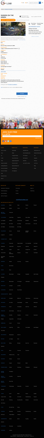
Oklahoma (3, 354)
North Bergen (36, 327)
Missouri (3, 310)
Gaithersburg (28, 298)
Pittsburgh (35, 367)
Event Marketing (4, 193)
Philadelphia (28, 367)
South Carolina (3, 377)
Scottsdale (3, 208)
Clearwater (11, 243)
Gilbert (10, 205)
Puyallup (27, 418)
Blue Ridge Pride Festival (34, 30)
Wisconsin (3, 426)
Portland (18, 363)
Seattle (35, 418)
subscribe (37, 138)
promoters (25, 147)
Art (1, 155)
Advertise (24, 160)
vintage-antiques (15, 155)
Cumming (19, 261)
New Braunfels (19, 399)
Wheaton (2, 277)
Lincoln (10, 323)
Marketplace (14, 147)
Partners (35, 160)
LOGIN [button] (23, 2)
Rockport (27, 399)
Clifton (18, 327)
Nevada (2, 338)
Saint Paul (27, 306)
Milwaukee (11, 426)
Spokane (2, 421)
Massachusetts (4, 294)
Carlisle (10, 367)
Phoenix (27, 205)
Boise (10, 269)
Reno (18, 338)
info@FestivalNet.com (22, 199)
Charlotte (19, 315)
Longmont (3, 234)
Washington (4, 418)
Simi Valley (19, 226)
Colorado (3, 231)
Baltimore (19, 298)
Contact (17, 193)
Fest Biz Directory (4, 190)
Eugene (10, 363)
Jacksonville (11, 246)
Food (2, 160)
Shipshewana (36, 281)
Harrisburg (19, 367)
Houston (35, 396)
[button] (19, 48)
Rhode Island (2, 372)
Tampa (27, 252)
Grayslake (27, 274)
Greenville (19, 376)
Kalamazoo (36, 302)
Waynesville (11, 318)
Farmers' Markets (4, 170)
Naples (10, 249)
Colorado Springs (27, 231)
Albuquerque (11, 334)
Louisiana (3, 289)
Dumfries (19, 411)
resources (36, 147)
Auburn (10, 418)
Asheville (10, 315)
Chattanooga (11, 386)
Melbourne (35, 246)
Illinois (3, 274)
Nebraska (3, 323)
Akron (10, 350)
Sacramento (3, 223)
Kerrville (2, 399)
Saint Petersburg (11, 253)
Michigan (3, 302)
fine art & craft (14, 163)
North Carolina (3, 315)
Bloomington (11, 274)
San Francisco (28, 223)
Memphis (35, 386)
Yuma (27, 208)
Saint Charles (36, 274)
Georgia (3, 261)
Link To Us (36, 163)
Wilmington (19, 318)
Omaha (18, 323)
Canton (27, 393)
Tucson (18, 208)
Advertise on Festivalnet (5, 188)
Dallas (10, 396)
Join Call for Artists (26, 163)
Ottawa (10, 358)
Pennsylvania (4, 367)
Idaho (2, 269)
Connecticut (4, 239)
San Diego (19, 223)
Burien (18, 418)
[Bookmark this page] (11, 141)
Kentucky (3, 285)
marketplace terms (20, 436)
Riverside (35, 220)
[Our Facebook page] (3, 141)
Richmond (3, 414)
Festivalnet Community (20, 185)
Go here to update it (12, 84)
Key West (19, 246)
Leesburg (27, 246)
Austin (10, 393)
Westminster (36, 298)
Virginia (3, 411)
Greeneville (19, 386)
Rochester (35, 343)
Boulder (18, 231)
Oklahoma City (11, 354)
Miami (2, 249)
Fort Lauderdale (28, 243)
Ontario (3, 358)
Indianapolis (28, 281)
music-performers (15, 158)
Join (2, 87)
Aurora (10, 231)
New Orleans (19, 289)
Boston (10, 294)
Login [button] (25, 96)
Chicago (18, 274)
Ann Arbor (11, 302)
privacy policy (26, 436)
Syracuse (2, 346)
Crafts (2, 158)
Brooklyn (18, 343)
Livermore (35, 217)
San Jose (35, 223)
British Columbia (3, 213)
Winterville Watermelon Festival (35, 31)
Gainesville (3, 246)
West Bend (19, 426)
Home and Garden (4, 168)
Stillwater (35, 306)
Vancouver (11, 212)
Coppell (35, 393)
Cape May (11, 327)
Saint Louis (19, 310)
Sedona (10, 208)
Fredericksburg (28, 396)
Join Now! (22, 93)
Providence (11, 371)
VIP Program (25, 155)
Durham (27, 315)
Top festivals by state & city (7, 202)
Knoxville (27, 386)
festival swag (14, 168)
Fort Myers (35, 243)
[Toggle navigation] (42, 2)
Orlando (35, 249)
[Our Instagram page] (6, 141)
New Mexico (3, 334)
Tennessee (3, 386)
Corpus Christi (3, 396)
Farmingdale (28, 327)
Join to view (3, 71)
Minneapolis (19, 306)
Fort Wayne (19, 281)
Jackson (10, 430)
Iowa (2, 265)
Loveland (10, 234)
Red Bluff (27, 220)
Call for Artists (3, 150)
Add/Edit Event (25, 150)
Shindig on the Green (33, 28)
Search (2, 178)
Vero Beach (36, 252)
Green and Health (4, 163)
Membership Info (37, 150)
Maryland (3, 298)
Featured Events (4, 175)
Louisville (18, 285)
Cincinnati (19, 350)
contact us (32, 436)
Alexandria (11, 411)
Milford (10, 239)
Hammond (11, 289)
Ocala (18, 249)
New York (3, 343)
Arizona (3, 205)
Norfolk (35, 411)
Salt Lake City (11, 407)
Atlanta (10, 261)
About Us (32, 185)
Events (2, 147)
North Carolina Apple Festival (35, 33)
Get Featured (25, 158)
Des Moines (11, 265)
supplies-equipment (15, 160)
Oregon (3, 363)
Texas (2, 393)
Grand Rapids (19, 302)
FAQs (35, 168)
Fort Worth (19, 396)
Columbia (10, 376)
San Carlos (11, 223)
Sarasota (18, 252)
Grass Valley (28, 217)
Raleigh (2, 318)
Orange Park (28, 249)
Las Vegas (11, 338)
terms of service (13, 436)
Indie (2, 173)
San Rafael (3, 226)
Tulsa (18, 354)
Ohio (2, 350)
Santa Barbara (11, 226)
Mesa (18, 205)
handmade (14, 150)
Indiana (2, 281)
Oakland (10, 220)
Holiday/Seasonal (4, 165)
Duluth (10, 306)
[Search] (40, 3)
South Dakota (2, 382)
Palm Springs (19, 220)
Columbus (27, 350)
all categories (14, 170)
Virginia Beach (11, 414)
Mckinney (11, 399)
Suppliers (35, 158)
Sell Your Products (4, 195)
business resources (15, 165)
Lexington (11, 285)
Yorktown (19, 414)
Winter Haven (11, 256)
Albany (10, 343)
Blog (35, 165)
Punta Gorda (3, 252)
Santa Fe (18, 334)
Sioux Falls (11, 381)
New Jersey (3, 327)
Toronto (18, 358)
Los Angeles (3, 220)
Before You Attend (35, 36)
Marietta (27, 261)
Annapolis (11, 298)
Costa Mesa (11, 217)
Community (18, 188)
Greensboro (36, 315)
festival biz (3, 185)
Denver (35, 231)
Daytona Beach (20, 243)
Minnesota (3, 306)
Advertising (32, 190)
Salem (27, 363)
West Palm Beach (3, 257)
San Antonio (36, 399)
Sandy (18, 407)
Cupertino (19, 217)
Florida (3, 243)
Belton (18, 393)
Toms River (3, 330)
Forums (17, 190)
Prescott (35, 205)
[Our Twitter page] (8, 141)
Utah (2, 407)
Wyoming (3, 430)
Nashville (2, 389)
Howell (27, 302)
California (3, 217)
